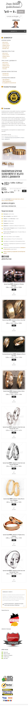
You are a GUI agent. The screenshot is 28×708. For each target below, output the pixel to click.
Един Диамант (5, 79)
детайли (14, 294)
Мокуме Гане (5, 48)
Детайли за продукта (8, 203)
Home (3, 136)
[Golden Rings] (14, 5)
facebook (2, 256)
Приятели (6, 652)
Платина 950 (5, 73)
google (6, 256)
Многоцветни (5, 47)
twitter (4, 256)
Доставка (6, 658)
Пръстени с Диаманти (9, 60)
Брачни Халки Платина (9, 71)
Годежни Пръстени (8, 51)
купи (24, 191)
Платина (4, 57)
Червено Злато (6, 45)
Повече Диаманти (9, 200)
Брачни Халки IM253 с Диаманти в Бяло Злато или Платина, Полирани (13, 604)
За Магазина (6, 656)
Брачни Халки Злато (9, 136)
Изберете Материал (4, 188)
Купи (14, 289)
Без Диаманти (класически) (9, 82)
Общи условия (7, 653)
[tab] (9, 203)
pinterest (8, 256)
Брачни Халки (6, 40)
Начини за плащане (8, 655)
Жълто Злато (5, 43)
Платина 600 (5, 75)
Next (24, 606)
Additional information (9, 206)
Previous (23, 606)
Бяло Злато (5, 42)
